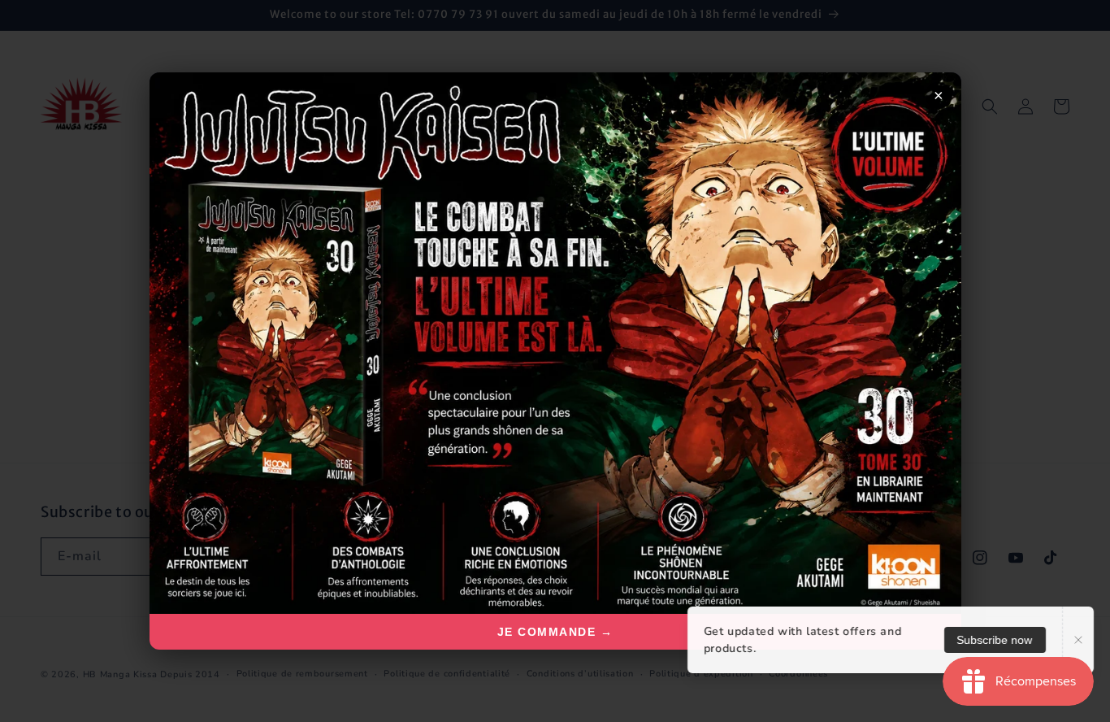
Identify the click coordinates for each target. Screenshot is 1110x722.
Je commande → (555, 631)
